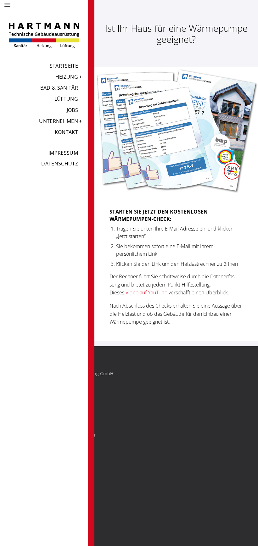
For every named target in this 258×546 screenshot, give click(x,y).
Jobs (72, 110)
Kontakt (66, 132)
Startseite (64, 65)
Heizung (66, 76)
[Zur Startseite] (44, 35)
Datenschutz (59, 163)
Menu (8, 5)
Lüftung (66, 98)
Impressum (63, 152)
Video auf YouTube (146, 292)
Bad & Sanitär (59, 87)
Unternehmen (58, 121)
